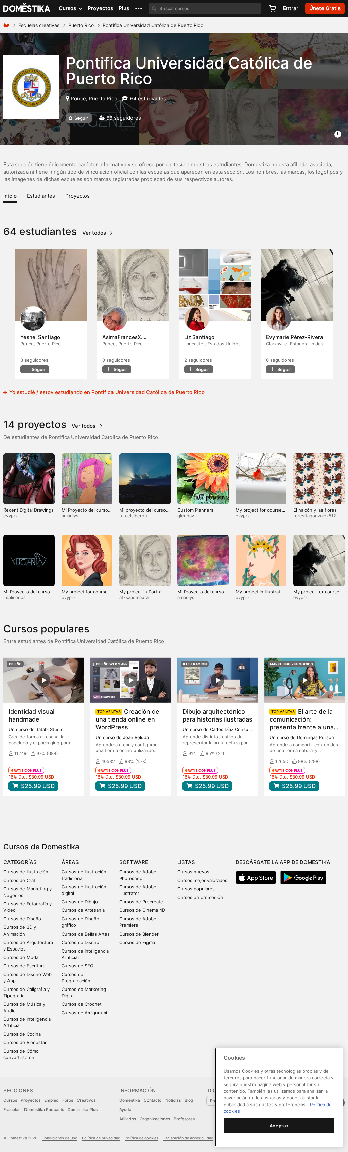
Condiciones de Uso (59, 1138)
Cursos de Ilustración (25, 872)
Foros (67, 1100)
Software (133, 862)
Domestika (129, 1100)
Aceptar (279, 1125)
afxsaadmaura (134, 597)
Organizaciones (155, 1118)
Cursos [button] (68, 8)
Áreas (70, 862)
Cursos (10, 1100)
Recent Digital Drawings (28, 510)
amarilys (70, 515)
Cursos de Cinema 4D (142, 910)
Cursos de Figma (137, 942)
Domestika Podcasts (44, 1109)
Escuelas (11, 1109)
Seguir (80, 118)
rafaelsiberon (133, 515)
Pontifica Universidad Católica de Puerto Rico (189, 70)
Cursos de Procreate (141, 901)
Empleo (51, 1100)
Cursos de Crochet (82, 1004)
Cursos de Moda (20, 957)
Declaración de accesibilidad (188, 1138)
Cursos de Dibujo (80, 901)
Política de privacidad (101, 1138)
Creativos (86, 1100)
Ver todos (94, 233)
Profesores (184, 1118)
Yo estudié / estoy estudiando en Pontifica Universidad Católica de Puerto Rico (106, 392)
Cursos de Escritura (24, 965)
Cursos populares (196, 888)
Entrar (290, 8)
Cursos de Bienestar (25, 1042)
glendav (185, 515)
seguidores (34, 360)
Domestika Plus (83, 1109)
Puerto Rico (81, 25)
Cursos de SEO (77, 965)
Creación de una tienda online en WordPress (127, 719)
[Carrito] (272, 8)
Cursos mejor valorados (202, 880)
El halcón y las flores (315, 510)
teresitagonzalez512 (314, 515)
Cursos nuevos (193, 872)
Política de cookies (141, 1138)
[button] (139, 8)
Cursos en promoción (200, 897)
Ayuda (125, 1109)
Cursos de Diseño (22, 918)
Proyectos (100, 8)
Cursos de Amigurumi (84, 1012)
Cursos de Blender (139, 934)
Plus (124, 8)
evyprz (10, 515)
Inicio (10, 196)
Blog (189, 1100)
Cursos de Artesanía (83, 910)
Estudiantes (41, 196)
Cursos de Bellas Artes (86, 934)
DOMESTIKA (27, 8)
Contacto (152, 1100)
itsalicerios (14, 597)
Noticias (173, 1100)
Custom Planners (195, 510)
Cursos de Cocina (22, 1034)
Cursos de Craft (20, 880)
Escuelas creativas (38, 25)
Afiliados (127, 1118)
